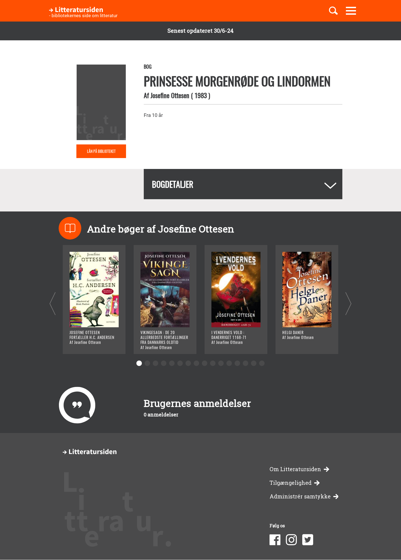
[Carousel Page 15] (253, 363)
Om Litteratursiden (295, 469)
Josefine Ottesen (170, 95)
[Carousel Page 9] (204, 363)
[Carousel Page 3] (155, 363)
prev (52, 303)
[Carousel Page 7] (188, 363)
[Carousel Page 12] (229, 363)
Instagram (291, 539)
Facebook (275, 539)
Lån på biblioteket (101, 151)
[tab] (243, 184)
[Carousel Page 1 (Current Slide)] (139, 363)
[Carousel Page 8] (196, 363)
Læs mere (87, 343)
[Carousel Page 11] (221, 363)
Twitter (307, 539)
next (348, 303)
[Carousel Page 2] (147, 363)
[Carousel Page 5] (172, 363)
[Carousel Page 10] (213, 363)
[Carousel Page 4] (163, 363)
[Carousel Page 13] (237, 363)
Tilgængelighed (291, 482)
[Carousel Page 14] (245, 363)
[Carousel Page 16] (262, 363)
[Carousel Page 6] (180, 363)
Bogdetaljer (172, 184)
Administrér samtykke (300, 496)
